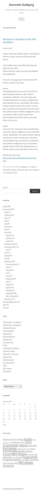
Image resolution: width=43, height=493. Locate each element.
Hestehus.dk (7, 339)
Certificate (8, 215)
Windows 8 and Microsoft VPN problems (19, 41)
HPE (5, 229)
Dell (5, 221)
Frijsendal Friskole (9, 328)
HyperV (8, 284)
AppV (8, 267)
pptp (26, 170)
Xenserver (7, 299)
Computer (6, 209)
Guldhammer (7, 334)
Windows (23, 167)
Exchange (9, 279)
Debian (8, 235)
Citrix (7, 276)
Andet (5, 206)
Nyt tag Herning (8, 363)
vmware (7, 255)
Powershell (9, 293)
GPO (7, 281)
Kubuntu (9, 238)
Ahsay (6, 212)
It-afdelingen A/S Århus (11, 348)
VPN (5, 258)
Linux (6, 232)
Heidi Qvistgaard (9, 336)
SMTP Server (7, 368)
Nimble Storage (9, 244)
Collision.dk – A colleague (12, 325)
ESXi (5, 224)
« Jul (4, 425)
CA (7, 273)
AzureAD (9, 270)
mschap (13, 170)
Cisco (6, 218)
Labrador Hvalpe (9, 351)
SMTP (5, 365)
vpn (30, 170)
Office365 (9, 290)
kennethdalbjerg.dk (10, 302)
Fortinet (7, 226)
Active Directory (11, 264)
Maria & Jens (7, 357)
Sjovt (4, 308)
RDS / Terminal (11, 296)
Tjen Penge (7, 371)
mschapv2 (20, 170)
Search (5, 187)
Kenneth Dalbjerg (21, 5)
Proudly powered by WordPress (13, 489)
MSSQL (8, 287)
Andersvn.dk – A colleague (12, 322)
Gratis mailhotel (8, 331)
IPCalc (5, 345)
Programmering (10, 247)
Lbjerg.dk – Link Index (10, 354)
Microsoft (6, 170)
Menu (21, 19)
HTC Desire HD (8, 342)
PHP (7, 250)
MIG (4, 305)
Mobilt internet (8, 360)
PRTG (6, 253)
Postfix (8, 241)
